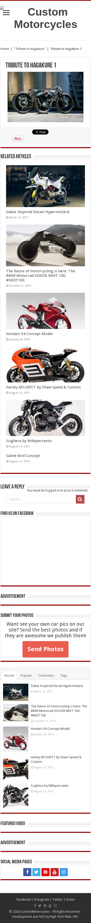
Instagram (41, 899)
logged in (52, 490)
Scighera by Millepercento (29, 441)
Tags (63, 675)
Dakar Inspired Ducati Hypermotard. (38, 212)
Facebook (23, 899)
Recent (9, 675)
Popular (26, 675)
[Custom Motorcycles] (45, 18)
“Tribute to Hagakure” (30, 49)
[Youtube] (55, 872)
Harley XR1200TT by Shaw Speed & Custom (43, 387)
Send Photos (45, 649)
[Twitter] (36, 872)
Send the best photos (44, 630)
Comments (46, 675)
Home (5, 49)
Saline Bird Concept (23, 455)
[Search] (80, 499)
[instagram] (64, 872)
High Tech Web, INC (64, 916)
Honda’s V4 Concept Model (29, 334)
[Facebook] (27, 872)
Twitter (57, 899)
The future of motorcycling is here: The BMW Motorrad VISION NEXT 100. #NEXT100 (40, 275)
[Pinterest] (45, 872)
